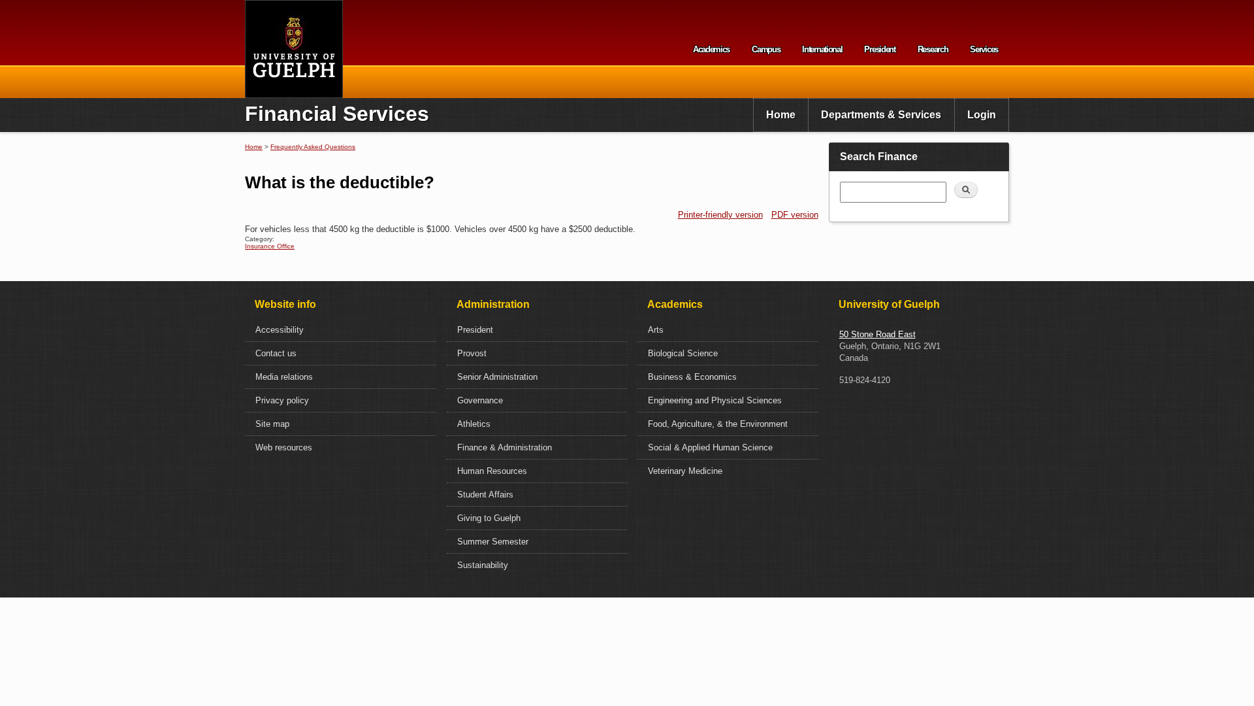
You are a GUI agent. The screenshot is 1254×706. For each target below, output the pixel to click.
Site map (272, 424)
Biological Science (683, 353)
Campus (766, 49)
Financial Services (337, 114)
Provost (472, 353)
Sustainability (482, 565)
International (822, 49)
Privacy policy (282, 400)
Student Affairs (485, 494)
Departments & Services (881, 114)
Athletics (473, 424)
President (879, 49)
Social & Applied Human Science (710, 447)
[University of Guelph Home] (294, 49)
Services (984, 49)
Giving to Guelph (489, 518)
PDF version (794, 215)
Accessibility (279, 330)
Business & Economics (692, 377)
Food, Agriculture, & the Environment (718, 424)
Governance (480, 400)
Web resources (283, 447)
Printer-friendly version (720, 215)
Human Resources (492, 471)
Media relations (284, 377)
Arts (656, 330)
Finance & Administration (504, 447)
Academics (711, 49)
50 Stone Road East (877, 334)
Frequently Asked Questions (312, 146)
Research (933, 49)
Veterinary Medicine (685, 471)
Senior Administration (497, 377)
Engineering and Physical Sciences (715, 400)
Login (981, 114)
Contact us (276, 353)
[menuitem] (781, 115)
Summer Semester (492, 541)
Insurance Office (270, 246)
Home (781, 114)
